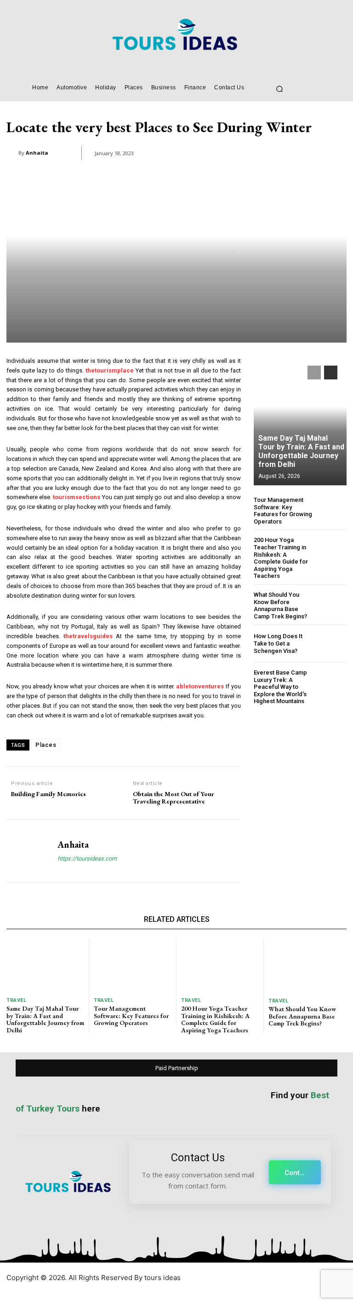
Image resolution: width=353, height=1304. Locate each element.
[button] (279, 89)
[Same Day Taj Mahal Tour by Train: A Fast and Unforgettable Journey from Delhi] (300, 420)
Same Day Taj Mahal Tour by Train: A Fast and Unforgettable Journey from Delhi (301, 451)
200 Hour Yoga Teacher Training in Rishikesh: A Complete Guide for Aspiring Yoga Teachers (281, 557)
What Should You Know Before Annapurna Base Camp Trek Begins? (280, 605)
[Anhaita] (12, 152)
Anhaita (37, 152)
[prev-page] (314, 372)
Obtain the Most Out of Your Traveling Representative (173, 798)
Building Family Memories (48, 794)
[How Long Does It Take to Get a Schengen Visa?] (333, 643)
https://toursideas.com (87, 858)
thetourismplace (109, 370)
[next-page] (330, 372)
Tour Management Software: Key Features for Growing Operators (283, 510)
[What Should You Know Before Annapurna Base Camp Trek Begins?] (333, 605)
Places (45, 744)
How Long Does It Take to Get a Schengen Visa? (278, 643)
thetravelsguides (88, 636)
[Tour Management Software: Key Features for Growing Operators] (333, 510)
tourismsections (76, 497)
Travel (16, 1000)
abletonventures (200, 686)
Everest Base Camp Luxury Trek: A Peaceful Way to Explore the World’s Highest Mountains (280, 686)
